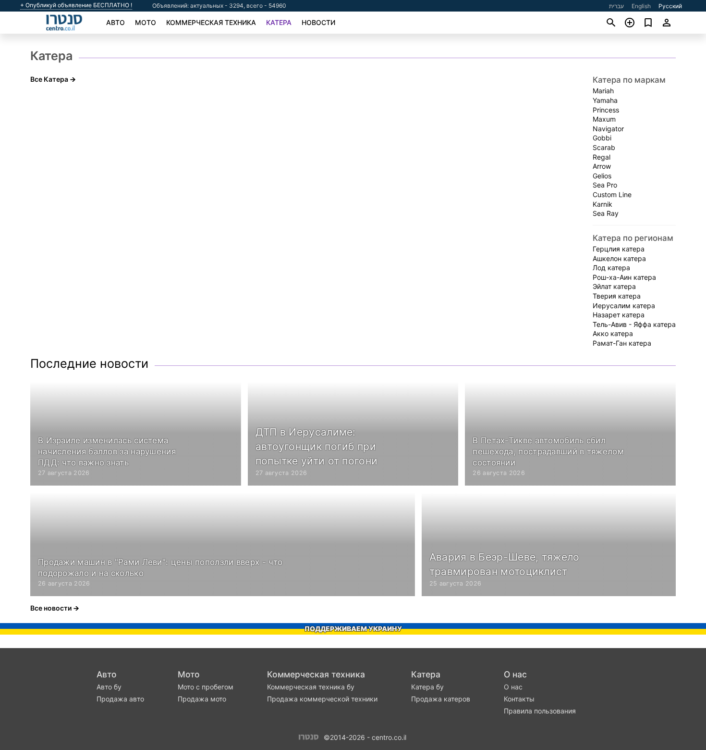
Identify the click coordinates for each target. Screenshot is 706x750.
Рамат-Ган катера (622, 343)
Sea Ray (606, 213)
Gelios (602, 176)
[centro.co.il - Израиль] (308, 736)
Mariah (603, 91)
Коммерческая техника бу (310, 687)
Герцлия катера (619, 249)
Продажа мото (202, 699)
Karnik (602, 204)
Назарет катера (619, 315)
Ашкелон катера (619, 258)
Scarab (604, 147)
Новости (318, 22)
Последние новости (89, 363)
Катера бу (427, 687)
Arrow (602, 166)
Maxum (604, 119)
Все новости (51, 608)
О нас (515, 674)
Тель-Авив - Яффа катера (634, 324)
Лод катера (611, 267)
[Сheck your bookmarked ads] (648, 22)
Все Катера (49, 79)
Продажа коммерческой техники (322, 699)
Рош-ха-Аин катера (624, 277)
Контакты (519, 699)
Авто (115, 22)
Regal (601, 157)
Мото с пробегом (205, 687)
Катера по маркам (629, 80)
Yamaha (605, 100)
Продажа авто (120, 699)
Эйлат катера (614, 286)
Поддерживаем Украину (353, 629)
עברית (616, 6)
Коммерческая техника (211, 22)
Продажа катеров (440, 699)
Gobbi (602, 138)
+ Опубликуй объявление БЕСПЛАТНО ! (76, 5)
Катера (279, 22)
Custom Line (612, 194)
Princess (606, 110)
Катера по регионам (633, 238)
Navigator (608, 129)
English (641, 6)
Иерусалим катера (624, 305)
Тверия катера (617, 296)
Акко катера (613, 333)
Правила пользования (540, 711)
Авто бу (109, 687)
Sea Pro (605, 185)
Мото (145, 22)
